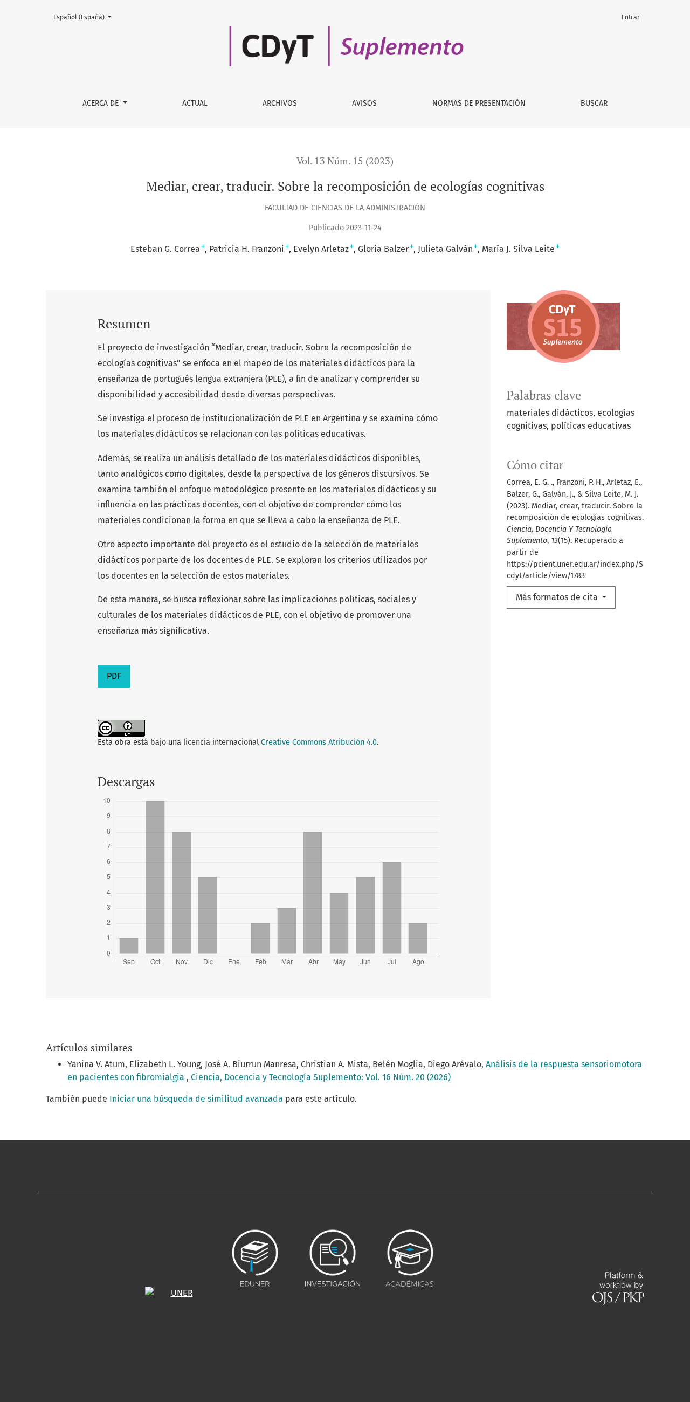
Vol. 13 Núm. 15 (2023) (345, 161)
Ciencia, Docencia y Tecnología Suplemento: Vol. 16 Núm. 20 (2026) (321, 1077)
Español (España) (85, 17)
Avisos (364, 103)
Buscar (594, 103)
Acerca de (101, 103)
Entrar (631, 17)
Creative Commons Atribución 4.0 (319, 742)
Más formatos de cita (558, 597)
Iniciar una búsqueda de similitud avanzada (196, 1099)
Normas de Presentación (479, 103)
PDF (114, 676)
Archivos (280, 103)
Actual (195, 103)
